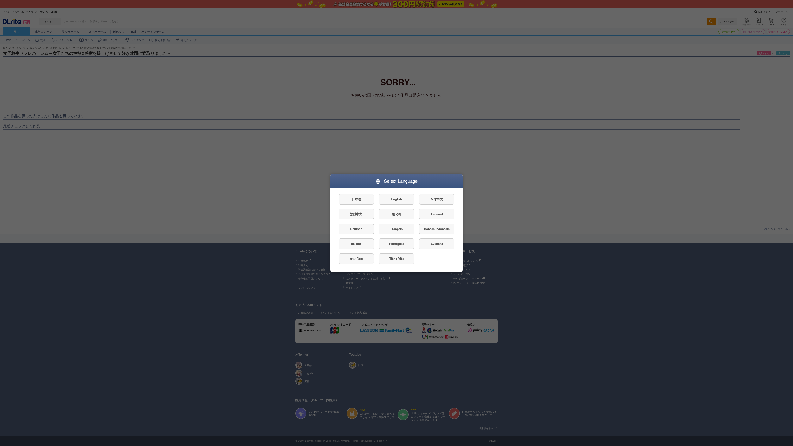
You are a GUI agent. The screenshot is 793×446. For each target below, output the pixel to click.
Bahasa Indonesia (437, 229)
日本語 (356, 199)
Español (437, 214)
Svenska (437, 243)
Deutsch (356, 229)
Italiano (356, 243)
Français (396, 229)
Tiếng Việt (396, 258)
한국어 (396, 214)
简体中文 (437, 199)
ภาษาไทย (356, 258)
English (396, 199)
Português (396, 243)
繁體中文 (356, 214)
